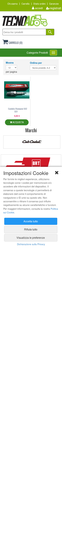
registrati (55, 8)
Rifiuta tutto (30, 229)
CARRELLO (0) (15, 43)
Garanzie (54, 3)
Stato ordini (39, 3)
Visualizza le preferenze (31, 238)
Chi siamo (12, 3)
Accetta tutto (30, 221)
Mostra (10, 62)
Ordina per (36, 62)
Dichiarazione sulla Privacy (31, 244)
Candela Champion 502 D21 (17, 110)
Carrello (25, 3)
